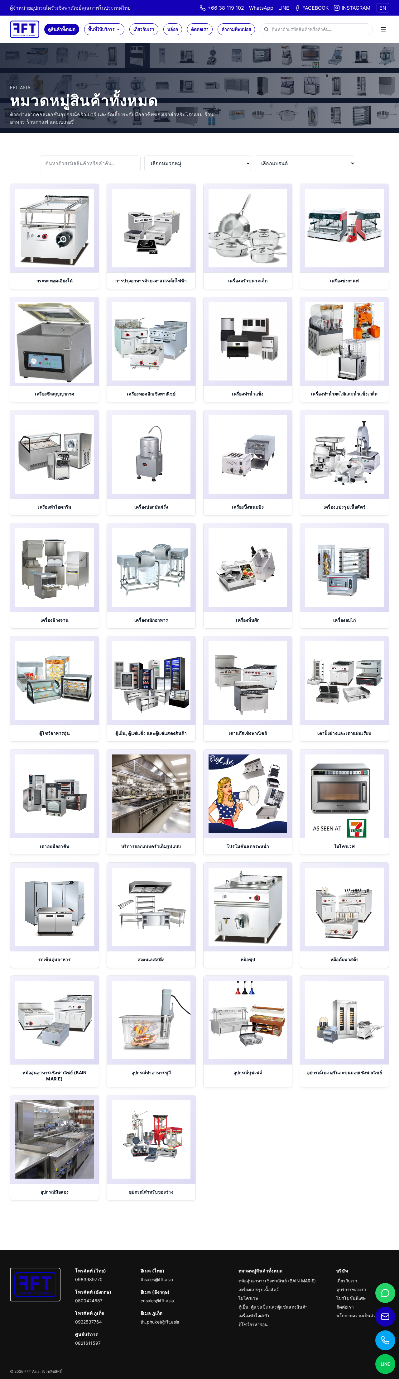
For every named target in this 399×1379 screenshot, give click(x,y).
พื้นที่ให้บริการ (101, 29)
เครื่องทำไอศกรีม (254, 1315)
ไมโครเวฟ (248, 1298)
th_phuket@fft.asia (160, 1321)
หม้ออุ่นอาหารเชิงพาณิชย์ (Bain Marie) (277, 1280)
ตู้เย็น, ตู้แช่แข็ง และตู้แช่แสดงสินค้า (273, 1307)
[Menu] (383, 29)
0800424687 (89, 1300)
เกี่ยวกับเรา (143, 29)
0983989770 (89, 1279)
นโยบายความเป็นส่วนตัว (360, 1315)
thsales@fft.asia (157, 1279)
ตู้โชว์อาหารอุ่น (253, 1324)
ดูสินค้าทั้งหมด (61, 29)
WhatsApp (261, 8)
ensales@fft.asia (157, 1300)
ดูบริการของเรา (351, 1289)
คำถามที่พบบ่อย (236, 29)
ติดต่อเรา (200, 29)
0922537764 (88, 1321)
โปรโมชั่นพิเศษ (351, 1298)
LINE (283, 8)
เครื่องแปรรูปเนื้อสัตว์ (258, 1289)
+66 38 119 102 (226, 8)
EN (382, 8)
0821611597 (88, 1343)
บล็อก (172, 29)
